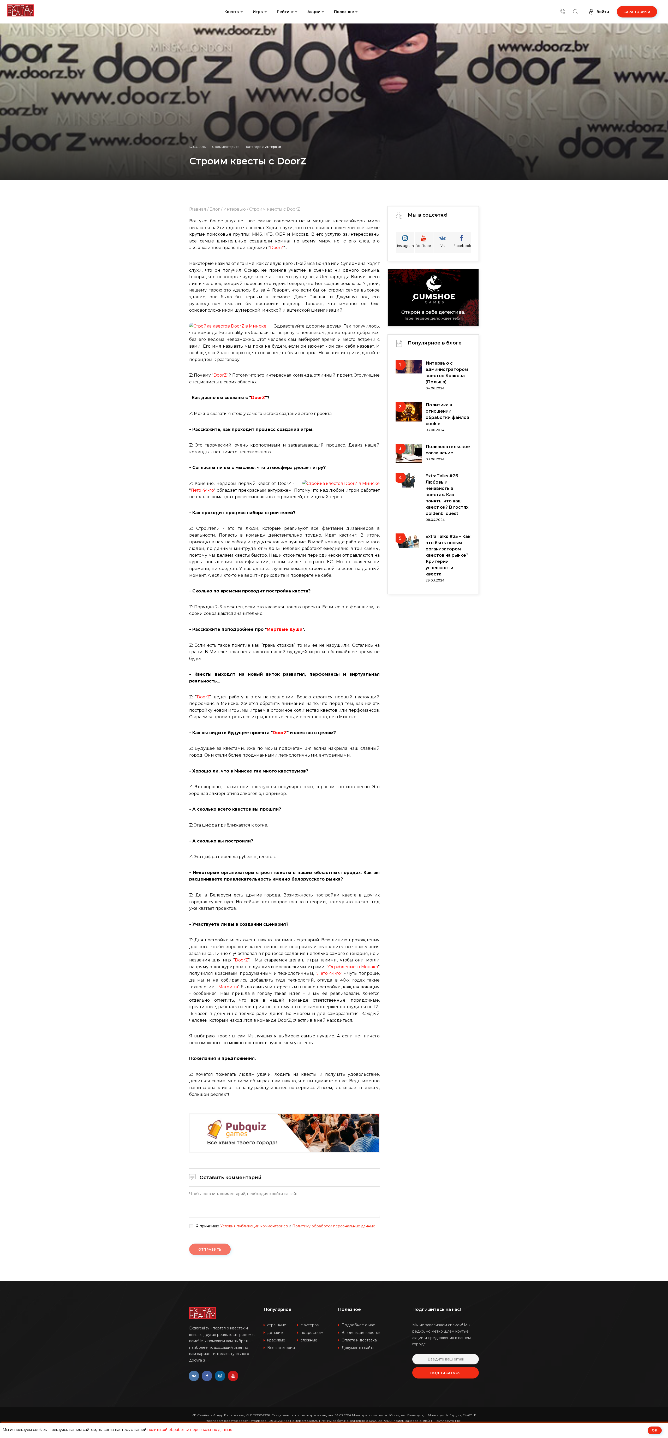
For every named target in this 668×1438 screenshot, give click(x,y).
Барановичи (637, 12)
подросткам (312, 1332)
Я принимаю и (285, 1226)
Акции (313, 11)
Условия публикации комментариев (254, 1226)
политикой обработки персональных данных (189, 1429)
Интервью (273, 147)
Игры (258, 11)
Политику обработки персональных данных (333, 1226)
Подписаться (445, 1373)
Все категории (281, 1347)
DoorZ (276, 247)
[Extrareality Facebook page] (207, 1376)
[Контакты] (562, 12)
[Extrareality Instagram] (220, 1376)
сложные (309, 1340)
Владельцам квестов (361, 1332)
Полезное (344, 11)
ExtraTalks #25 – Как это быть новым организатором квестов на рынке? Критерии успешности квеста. (448, 555)
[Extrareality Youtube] (233, 1376)
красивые (276, 1340)
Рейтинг (285, 11)
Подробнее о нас (358, 1325)
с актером (310, 1325)
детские (275, 1332)
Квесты (231, 11)
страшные (276, 1325)
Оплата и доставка (359, 1340)
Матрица (228, 986)
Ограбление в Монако (353, 966)
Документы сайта (358, 1347)
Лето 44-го (202, 490)
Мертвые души (284, 629)
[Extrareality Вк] (194, 1376)
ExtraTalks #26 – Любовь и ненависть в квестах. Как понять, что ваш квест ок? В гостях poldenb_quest (447, 494)
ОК (655, 1430)
